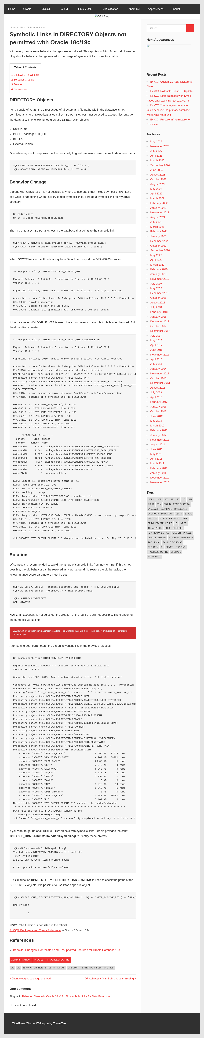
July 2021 (156, 222)
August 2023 (157, 174)
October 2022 (158, 179)
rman (157, 542)
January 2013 (158, 406)
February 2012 (159, 430)
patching (174, 537)
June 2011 (156, 449)
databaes (153, 509)
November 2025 (159, 146)
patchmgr (187, 537)
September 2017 (160, 330)
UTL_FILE (108, 968)
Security (153, 547)
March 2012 (157, 425)
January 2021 (158, 236)
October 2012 (158, 411)
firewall (174, 518)
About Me (134, 9)
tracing (181, 547)
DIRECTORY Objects (25, 74)
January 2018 (158, 316)
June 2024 (156, 170)
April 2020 (156, 259)
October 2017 (158, 326)
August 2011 (157, 444)
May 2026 (156, 141)
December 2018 (159, 293)
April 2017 (156, 345)
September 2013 (160, 382)
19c (18, 968)
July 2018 (156, 307)
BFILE (48, 968)
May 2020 (156, 255)
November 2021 (159, 212)
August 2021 (157, 217)
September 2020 (160, 250)
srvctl (170, 547)
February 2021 (159, 231)
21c (183, 499)
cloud (167, 504)
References (19, 89)
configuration (181, 504)
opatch (176, 533)
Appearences (156, 9)
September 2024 (160, 165)
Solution (17, 84)
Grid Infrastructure (160, 523)
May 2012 (156, 420)
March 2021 (157, 226)
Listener (178, 528)
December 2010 (159, 477)
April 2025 (156, 155)
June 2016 (156, 349)
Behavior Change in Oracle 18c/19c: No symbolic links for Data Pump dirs (66, 996)
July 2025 (156, 151)
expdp (163, 518)
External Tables (92, 968)
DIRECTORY (74, 968)
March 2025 (157, 160)
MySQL (46, 9)
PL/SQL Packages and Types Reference (35, 930)
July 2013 (156, 392)
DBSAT (178, 514)
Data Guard (180, 509)
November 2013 (159, 373)
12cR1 (151, 499)
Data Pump (59, 968)
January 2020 (158, 274)
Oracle (27, 9)
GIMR (184, 518)
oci (168, 533)
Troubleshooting (58, 959)
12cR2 (159, 499)
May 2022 (156, 188)
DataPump (153, 514)
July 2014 (156, 364)
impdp (183, 523)
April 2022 (156, 193)
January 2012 (158, 435)
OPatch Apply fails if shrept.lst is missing (109, 978)
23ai (190, 499)
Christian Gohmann (36, 27)
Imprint (176, 9)
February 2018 (159, 311)
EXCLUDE (152, 518)
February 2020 (159, 269)
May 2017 (156, 340)
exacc (188, 514)
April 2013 (156, 397)
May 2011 (156, 454)
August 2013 (157, 387)
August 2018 (157, 302)
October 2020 (158, 245)
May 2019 (156, 288)
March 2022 (157, 198)
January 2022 (158, 207)
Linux (167, 528)
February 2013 (159, 401)
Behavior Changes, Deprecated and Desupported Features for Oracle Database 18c (66, 950)
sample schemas (172, 542)
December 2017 (159, 321)
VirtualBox (154, 557)
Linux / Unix (85, 9)
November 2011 (159, 439)
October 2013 (158, 378)
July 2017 (156, 335)
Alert (151, 504)
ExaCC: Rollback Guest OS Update (171, 91)
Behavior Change (22, 79)
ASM (159, 504)
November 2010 (159, 482)
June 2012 (156, 416)
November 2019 (159, 278)
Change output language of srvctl (31, 978)
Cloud (64, 9)
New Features (156, 533)
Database (166, 509)
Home (11, 9)
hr (176, 523)
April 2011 (156, 458)
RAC (150, 542)
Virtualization (110, 9)
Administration (20, 959)
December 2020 (159, 241)
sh (161, 547)
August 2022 (157, 184)
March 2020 (157, 264)
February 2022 (159, 203)
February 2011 (158, 468)
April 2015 (156, 359)
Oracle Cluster (157, 537)
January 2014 (158, 368)
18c (12, 968)
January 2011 (158, 473)
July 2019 (156, 283)
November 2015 (159, 354)
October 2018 (158, 297)
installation (155, 528)
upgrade (176, 552)
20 (178, 499)
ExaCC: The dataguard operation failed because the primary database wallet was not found (168, 110)
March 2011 (157, 463)
